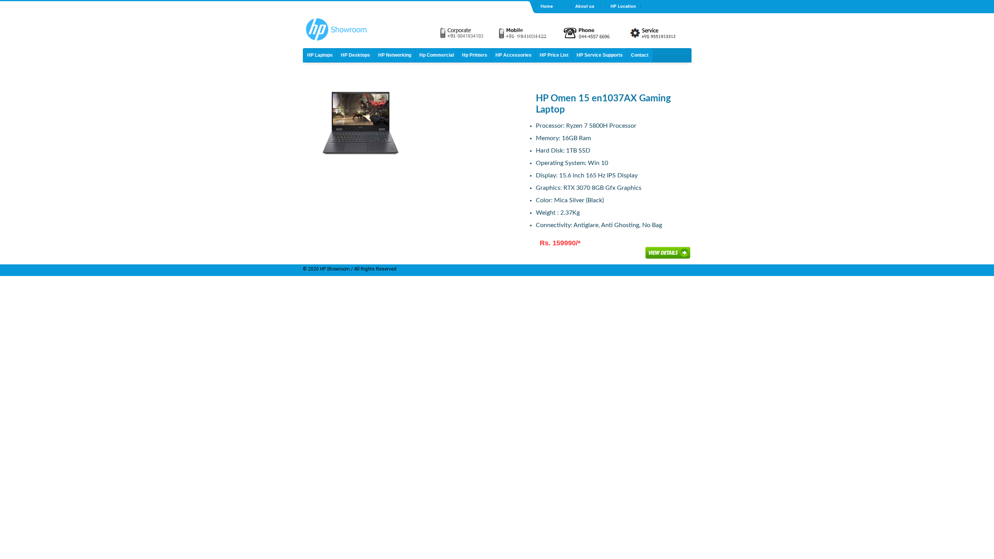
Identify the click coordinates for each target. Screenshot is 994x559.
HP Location (623, 6)
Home (546, 6)
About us (584, 6)
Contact (639, 55)
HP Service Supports (600, 55)
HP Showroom (334, 269)
